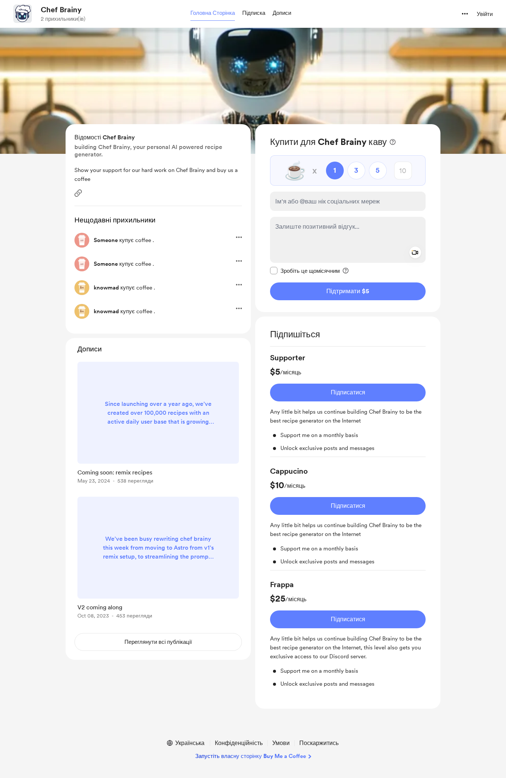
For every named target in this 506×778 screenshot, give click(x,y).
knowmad (106, 287)
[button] (212, 13)
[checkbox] (305, 270)
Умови (281, 742)
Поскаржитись (319, 742)
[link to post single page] (158, 424)
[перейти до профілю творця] (22, 13)
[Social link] (78, 193)
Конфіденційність (239, 742)
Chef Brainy (61, 9)
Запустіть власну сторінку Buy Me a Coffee (250, 756)
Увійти (485, 14)
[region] (347, 218)
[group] (348, 404)
